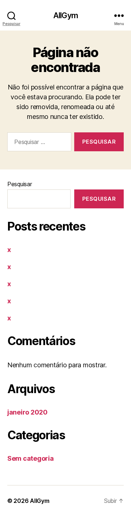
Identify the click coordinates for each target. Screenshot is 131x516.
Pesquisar (19, 184)
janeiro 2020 (27, 412)
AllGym (65, 15)
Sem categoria (30, 458)
